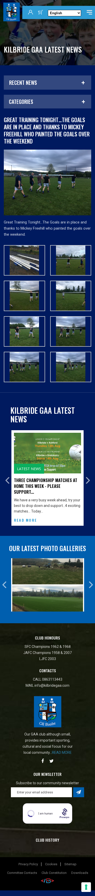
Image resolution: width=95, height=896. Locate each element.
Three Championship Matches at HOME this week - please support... (45, 486)
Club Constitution (54, 873)
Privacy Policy (28, 864)
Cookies (51, 864)
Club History (47, 840)
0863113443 (52, 679)
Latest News (29, 468)
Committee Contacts (22, 873)
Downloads (79, 873)
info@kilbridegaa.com (51, 685)
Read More (25, 520)
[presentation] (7, 480)
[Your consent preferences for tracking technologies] (86, 887)
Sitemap (70, 864)
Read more (62, 752)
